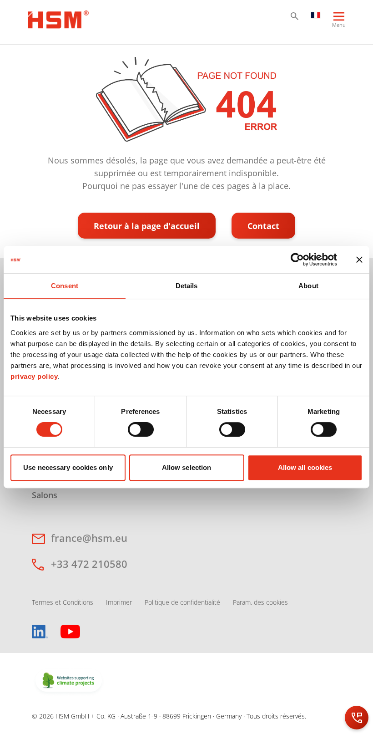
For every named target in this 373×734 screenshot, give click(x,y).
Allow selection (187, 467)
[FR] (315, 14)
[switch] (141, 429)
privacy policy (34, 376)
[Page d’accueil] (58, 18)
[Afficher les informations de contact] (356, 717)
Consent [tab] (64, 286)
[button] (294, 16)
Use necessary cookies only (68, 467)
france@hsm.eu (89, 538)
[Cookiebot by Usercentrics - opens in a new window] (297, 259)
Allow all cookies (305, 467)
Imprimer (119, 602)
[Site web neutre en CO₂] (69, 681)
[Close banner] (359, 259)
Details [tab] (187, 286)
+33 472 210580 (89, 564)
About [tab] (308, 286)
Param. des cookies (260, 602)
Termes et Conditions (62, 602)
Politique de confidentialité (182, 602)
